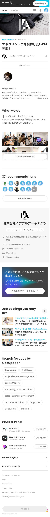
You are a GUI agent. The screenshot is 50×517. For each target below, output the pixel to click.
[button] (26, 422)
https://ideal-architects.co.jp (18, 244)
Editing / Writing (13, 383)
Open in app (40, 3)
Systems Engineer (14, 230)
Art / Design (27, 370)
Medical (25, 408)
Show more (42, 98)
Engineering (10, 370)
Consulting (10, 408)
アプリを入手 (41, 429)
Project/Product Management (20, 376)
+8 (41, 230)
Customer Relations (14, 402)
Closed (25, 508)
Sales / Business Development (19, 396)
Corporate (35, 402)
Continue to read (25, 156)
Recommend (25, 198)
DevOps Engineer (30, 230)
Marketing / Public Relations (18, 389)
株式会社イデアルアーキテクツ (25, 223)
